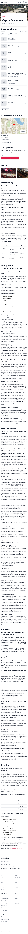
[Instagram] (4, 864)
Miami (16, 880)
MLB (2, 880)
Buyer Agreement (5, 916)
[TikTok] (7, 864)
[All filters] (2, 34)
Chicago (16, 887)
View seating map (7, 142)
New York (17, 875)
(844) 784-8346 (5, 861)
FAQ (2, 908)
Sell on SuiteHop (5, 896)
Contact (17, 903)
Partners (16, 900)
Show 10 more (5, 109)
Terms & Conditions (5, 924)
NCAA (2, 889)
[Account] (23, 2)
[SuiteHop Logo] (4, 2)
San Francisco (18, 884)
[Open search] (18, 2)
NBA (2, 877)
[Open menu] (26, 2)
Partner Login (4, 910)
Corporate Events (5, 898)
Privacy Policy (4, 921)
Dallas (16, 882)
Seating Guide (4, 900)
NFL (2, 875)
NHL (2, 882)
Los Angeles (17, 877)
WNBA (2, 887)
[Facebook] (2, 864)
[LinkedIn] (9, 864)
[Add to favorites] (25, 7)
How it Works (4, 903)
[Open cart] (21, 2)
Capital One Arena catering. (16, 848)
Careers (16, 898)
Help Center (4, 905)
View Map (23, 131)
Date (6, 33)
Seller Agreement (5, 919)
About (16, 896)
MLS (2, 884)
